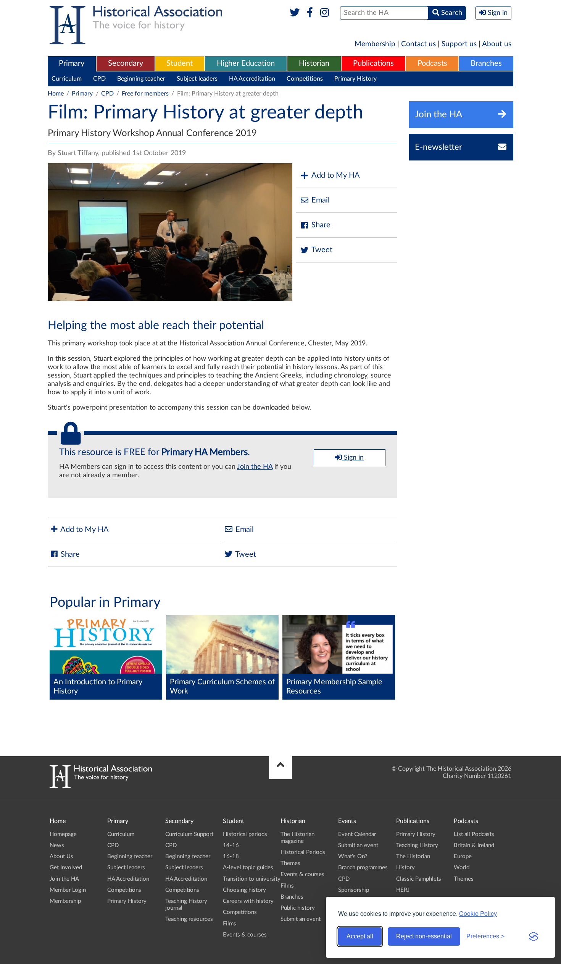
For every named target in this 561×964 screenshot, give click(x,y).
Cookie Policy (478, 913)
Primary (71, 63)
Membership (375, 44)
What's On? (353, 856)
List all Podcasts (474, 834)
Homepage (63, 834)
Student (179, 63)
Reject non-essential (424, 936)
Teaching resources (189, 919)
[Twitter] (295, 13)
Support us (459, 44)
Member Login (68, 890)
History (405, 867)
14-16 (231, 845)
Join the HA (254, 466)
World (461, 867)
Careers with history (248, 901)
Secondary (125, 63)
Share (320, 225)
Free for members (145, 94)
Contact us (418, 44)
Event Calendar (357, 834)
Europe (463, 856)
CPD (99, 79)
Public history (297, 908)
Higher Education (246, 63)
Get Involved (66, 867)
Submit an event (300, 919)
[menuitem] (71, 63)
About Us (61, 856)
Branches (486, 63)
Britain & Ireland (474, 845)
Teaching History (417, 845)
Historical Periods (302, 852)
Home (56, 94)
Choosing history (244, 890)
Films (229, 924)
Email (320, 200)
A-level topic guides (248, 867)
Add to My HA (335, 175)
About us (496, 44)
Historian (314, 63)
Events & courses (245, 935)
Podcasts (432, 63)
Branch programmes (363, 867)
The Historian (413, 856)
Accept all (360, 936)
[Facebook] (309, 13)
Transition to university (251, 879)
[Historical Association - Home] (101, 786)
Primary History (355, 79)
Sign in (353, 457)
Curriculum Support (189, 834)
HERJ (402, 890)
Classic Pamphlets (418, 879)
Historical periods (245, 834)
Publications (373, 63)
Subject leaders (197, 79)
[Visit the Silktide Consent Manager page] (533, 936)
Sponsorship (353, 890)
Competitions (305, 79)
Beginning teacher (141, 79)
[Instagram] (325, 13)
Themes (290, 863)
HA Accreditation (252, 79)
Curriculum (67, 79)
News (57, 845)
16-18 (231, 856)
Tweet (321, 250)
